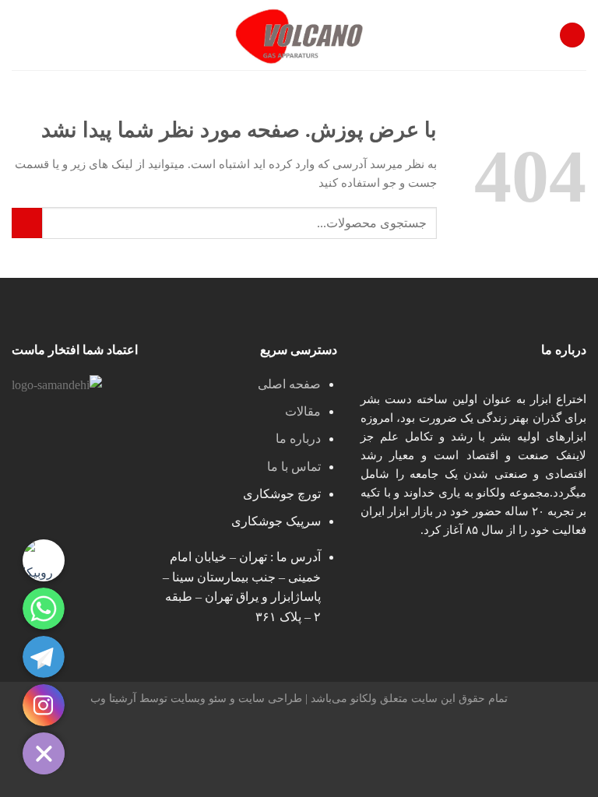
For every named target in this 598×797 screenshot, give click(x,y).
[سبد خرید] (19, 35)
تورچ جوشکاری (282, 493)
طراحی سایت (270, 698)
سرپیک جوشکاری (276, 521)
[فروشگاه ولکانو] (299, 35)
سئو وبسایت (199, 698)
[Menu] (572, 35)
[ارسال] (27, 223)
